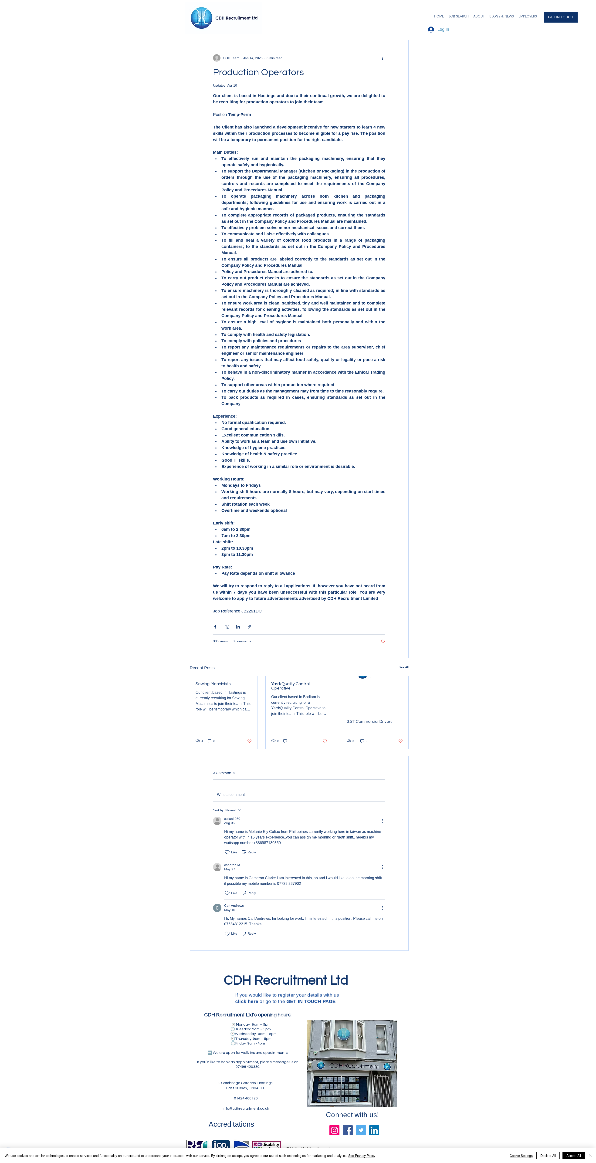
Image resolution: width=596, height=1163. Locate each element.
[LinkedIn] (374, 1130)
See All (404, 667)
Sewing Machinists (213, 684)
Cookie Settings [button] (521, 1155)
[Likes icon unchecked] (227, 852)
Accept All (573, 1155)
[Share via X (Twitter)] (226, 627)
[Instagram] (334, 1130)
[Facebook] (348, 1130)
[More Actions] (382, 821)
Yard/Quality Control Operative (290, 686)
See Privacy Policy (361, 1155)
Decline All (548, 1155)
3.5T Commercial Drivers (370, 721)
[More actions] (382, 58)
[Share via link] (249, 627)
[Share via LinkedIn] (238, 627)
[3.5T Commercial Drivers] (374, 695)
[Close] (590, 1155)
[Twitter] (361, 1130)
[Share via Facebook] (215, 627)
